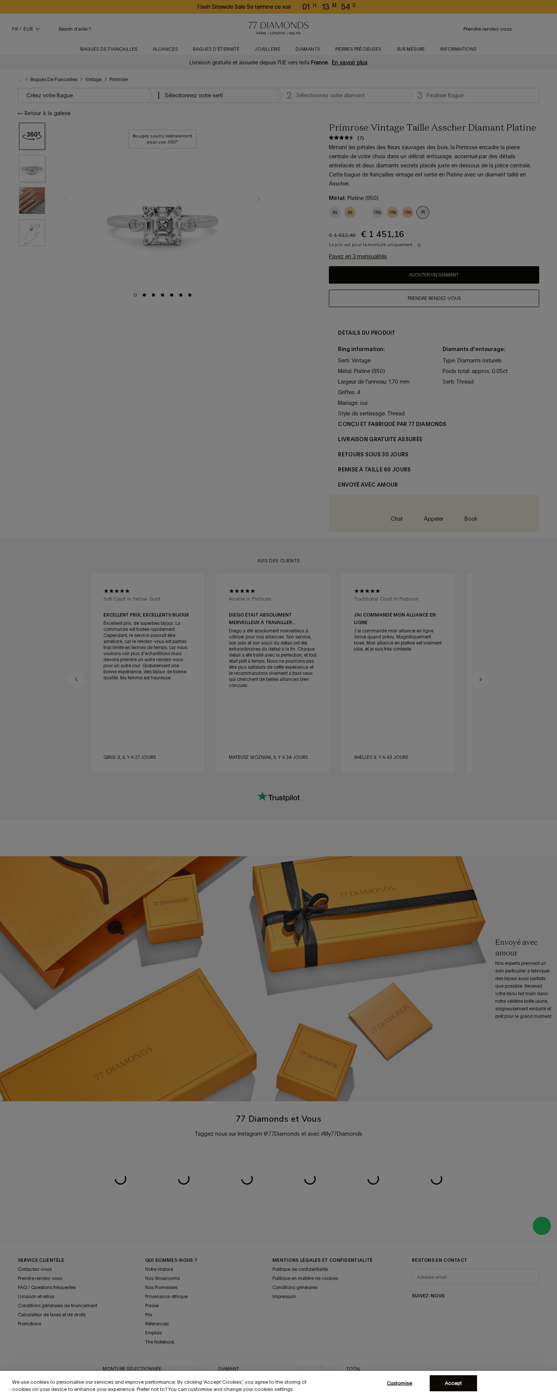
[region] (278, 1384)
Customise (399, 1383)
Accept (453, 1383)
